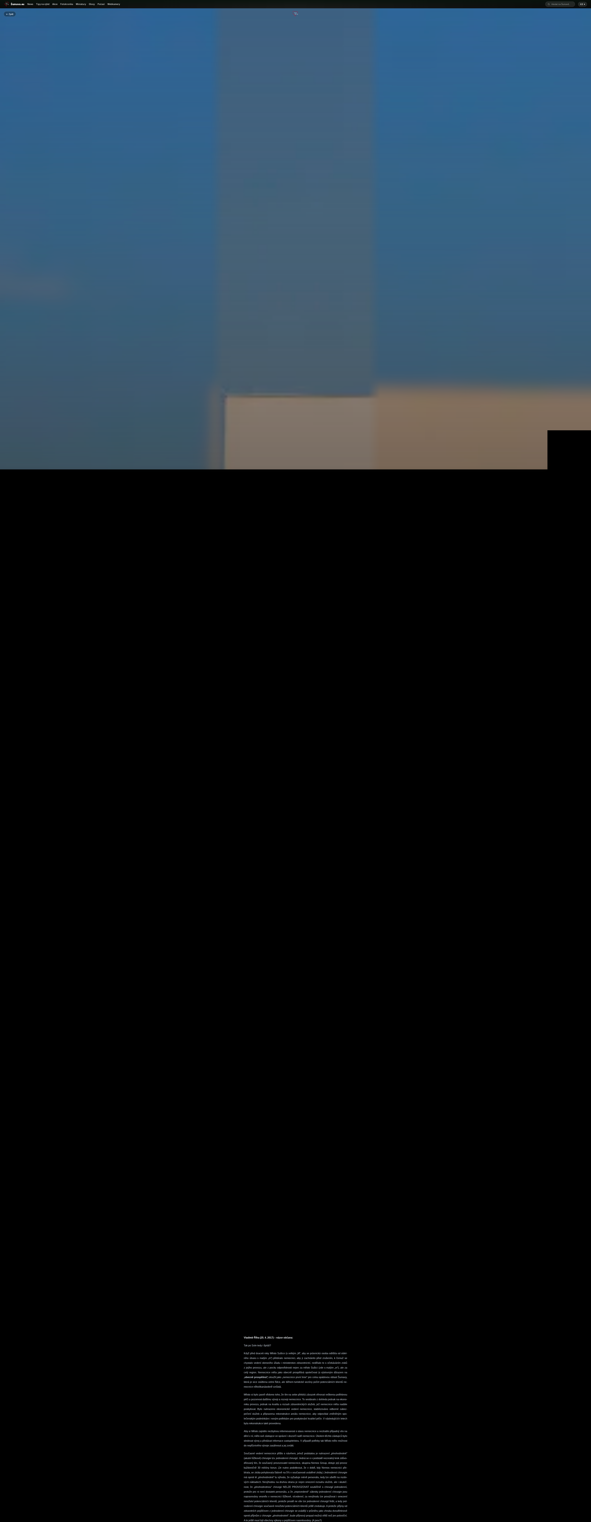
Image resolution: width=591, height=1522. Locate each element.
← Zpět (9, 14)
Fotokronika (66, 4)
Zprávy (295, 888)
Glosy (92, 4)
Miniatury (81, 4)
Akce (55, 4)
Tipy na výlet (43, 4)
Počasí (101, 4)
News (30, 4)
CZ (582, 4)
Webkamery (113, 4)
